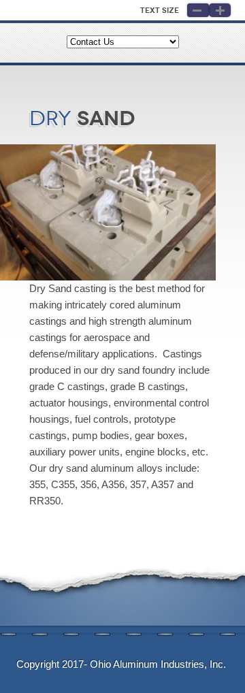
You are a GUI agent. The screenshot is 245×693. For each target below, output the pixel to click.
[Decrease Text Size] (198, 10)
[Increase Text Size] (220, 10)
